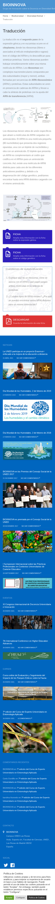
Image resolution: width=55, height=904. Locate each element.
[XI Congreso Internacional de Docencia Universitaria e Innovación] (27, 622)
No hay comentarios (26, 358)
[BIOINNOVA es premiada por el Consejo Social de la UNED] (27, 541)
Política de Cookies (37, 898)
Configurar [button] (20, 898)
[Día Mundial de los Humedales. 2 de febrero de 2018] (27, 450)
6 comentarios (24, 718)
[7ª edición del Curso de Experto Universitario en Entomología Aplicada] (27, 738)
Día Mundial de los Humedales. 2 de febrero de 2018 (27, 433)
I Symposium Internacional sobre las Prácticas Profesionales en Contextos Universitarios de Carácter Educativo (24, 566)
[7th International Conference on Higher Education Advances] (27, 656)
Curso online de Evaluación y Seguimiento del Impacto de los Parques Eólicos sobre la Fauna (24, 676)
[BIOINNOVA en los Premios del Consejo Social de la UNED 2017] (27, 495)
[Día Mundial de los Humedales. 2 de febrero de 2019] (27, 410)
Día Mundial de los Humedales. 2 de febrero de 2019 (27, 391)
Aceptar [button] (9, 898)
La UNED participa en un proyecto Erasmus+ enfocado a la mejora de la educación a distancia (25, 352)
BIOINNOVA (14, 5)
